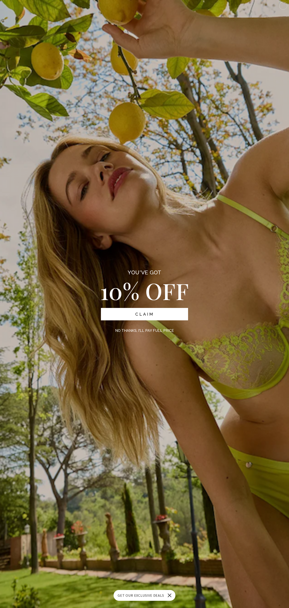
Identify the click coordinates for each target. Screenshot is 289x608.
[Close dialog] (283, 6)
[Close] (169, 595)
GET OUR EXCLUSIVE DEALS (141, 595)
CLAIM (144, 314)
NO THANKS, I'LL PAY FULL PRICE (144, 330)
